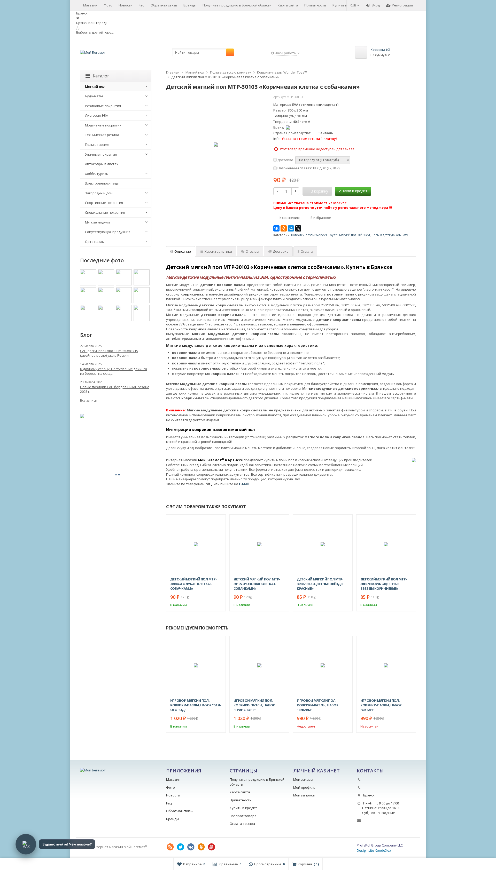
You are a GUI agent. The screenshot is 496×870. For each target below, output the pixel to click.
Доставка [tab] (281, 251)
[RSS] (170, 847)
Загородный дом (99, 193)
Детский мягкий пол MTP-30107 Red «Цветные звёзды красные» (320, 584)
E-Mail (244, 484)
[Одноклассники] (284, 228)
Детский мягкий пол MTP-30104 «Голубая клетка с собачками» (193, 584)
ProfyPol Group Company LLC (380, 845)
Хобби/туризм (97, 173)
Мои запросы (304, 795)
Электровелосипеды (102, 183)
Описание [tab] (182, 251)
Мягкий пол (95, 86)
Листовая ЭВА (96, 115)
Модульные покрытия (103, 125)
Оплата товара (242, 823)
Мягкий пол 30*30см (354, 235)
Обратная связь (164, 5)
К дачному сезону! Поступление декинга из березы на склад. (113, 371)
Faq (141, 5)
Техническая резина (102, 134)
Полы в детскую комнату (389, 235)
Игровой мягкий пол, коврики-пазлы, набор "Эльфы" (317, 705)
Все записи (88, 400)
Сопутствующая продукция (107, 231)
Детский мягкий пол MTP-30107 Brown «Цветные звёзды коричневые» (383, 584)
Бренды (189, 5)
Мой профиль (304, 787)
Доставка (285, 159)
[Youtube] (211, 847)
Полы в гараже (97, 144)
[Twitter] (180, 847)
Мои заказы (303, 779)
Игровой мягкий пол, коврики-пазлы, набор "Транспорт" (254, 705)
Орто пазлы (95, 241)
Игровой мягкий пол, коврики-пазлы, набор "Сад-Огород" (195, 705)
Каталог (101, 76)
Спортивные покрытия (104, 202)
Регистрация (402, 5)
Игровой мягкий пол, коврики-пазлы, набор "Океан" (381, 705)
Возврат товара (243, 815)
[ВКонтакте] (276, 228)
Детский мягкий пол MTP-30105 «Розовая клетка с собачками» (257, 584)
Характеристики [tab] (218, 251)
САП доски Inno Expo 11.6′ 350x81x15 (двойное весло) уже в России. (109, 353)
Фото (108, 5)
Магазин (90, 5)
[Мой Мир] (291, 228)
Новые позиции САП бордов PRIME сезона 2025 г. (114, 389)
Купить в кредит (346, 5)
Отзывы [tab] (252, 251)
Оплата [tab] (307, 251)
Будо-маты (94, 96)
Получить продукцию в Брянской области (237, 5)
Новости (126, 5)
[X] (298, 228)
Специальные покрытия (105, 212)
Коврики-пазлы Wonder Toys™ (314, 235)
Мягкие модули (97, 222)
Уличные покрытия (101, 154)
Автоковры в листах (101, 164)
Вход (376, 5)
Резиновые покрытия (103, 105)
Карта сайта (288, 5)
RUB (353, 5)
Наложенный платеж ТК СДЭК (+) (308, 168)
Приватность (315, 5)
